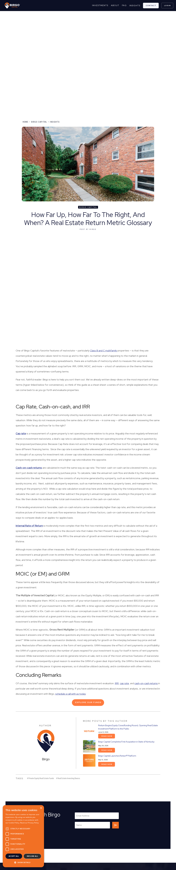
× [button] (41, 808)
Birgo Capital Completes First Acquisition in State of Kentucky (126, 741)
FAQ (124, 5)
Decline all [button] (32, 856)
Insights (134, 5)
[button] (23, 862)
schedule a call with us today (70, 693)
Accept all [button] (14, 856)
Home (25, 122)
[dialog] (23, 836)
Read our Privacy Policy (29, 823)
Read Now (106, 736)
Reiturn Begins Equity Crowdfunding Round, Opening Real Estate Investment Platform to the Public (128, 727)
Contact (151, 5)
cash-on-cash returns (146, 683)
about (115, 5)
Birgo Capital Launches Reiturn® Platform (117, 755)
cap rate (124, 683)
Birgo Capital (39, 122)
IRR (117, 683)
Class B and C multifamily (103, 350)
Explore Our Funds (88, 702)
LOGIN (167, 5)
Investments (100, 5)
